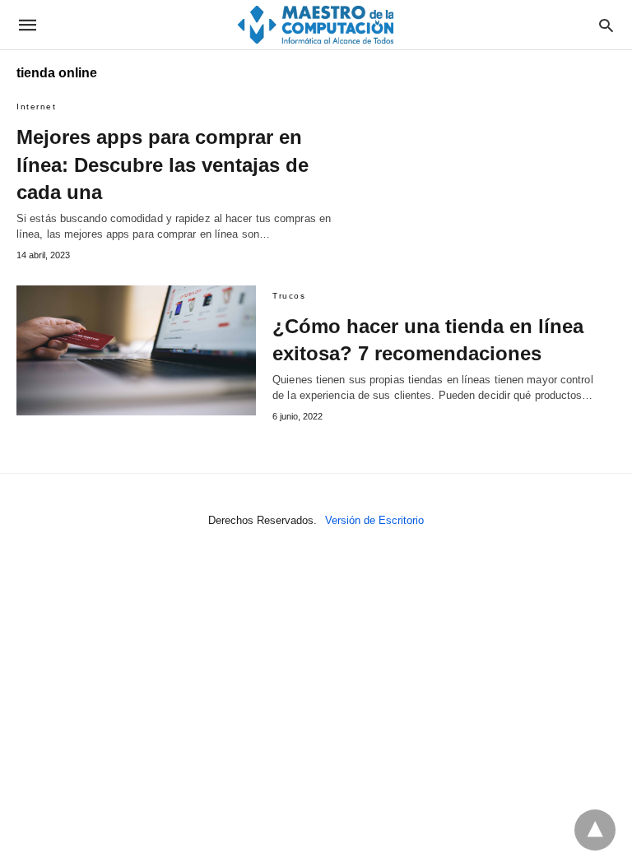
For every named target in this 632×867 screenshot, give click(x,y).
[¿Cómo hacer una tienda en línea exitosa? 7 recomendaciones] (136, 350)
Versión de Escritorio (374, 520)
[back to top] (595, 830)
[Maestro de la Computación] (315, 24)
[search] (606, 25)
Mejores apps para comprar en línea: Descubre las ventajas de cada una (162, 164)
